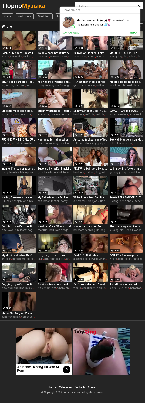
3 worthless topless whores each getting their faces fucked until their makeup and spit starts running (127, 284)
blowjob (69, 143)
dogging (32, 230)
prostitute (43, 56)
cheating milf (90, 287)
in (126, 143)
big (101, 287)
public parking (16, 287)
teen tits (14, 172)
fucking (27, 56)
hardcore (78, 114)
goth (40, 172)
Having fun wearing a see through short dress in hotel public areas (19, 197)
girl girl (9, 114)
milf (40, 201)
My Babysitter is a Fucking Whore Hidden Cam (55, 197)
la (111, 114)
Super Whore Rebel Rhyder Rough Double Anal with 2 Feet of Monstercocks (55, 110)
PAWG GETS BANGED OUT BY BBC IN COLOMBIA (127, 197)
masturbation (51, 201)
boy (120, 56)
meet (47, 287)
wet (23, 85)
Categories (65, 387)
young (113, 56)
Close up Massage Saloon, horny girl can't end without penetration (19, 110)
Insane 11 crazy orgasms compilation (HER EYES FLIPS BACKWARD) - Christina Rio (19, 168)
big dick (15, 85)
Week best (44, 16)
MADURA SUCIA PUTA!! (123, 52)
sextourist (16, 56)
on (46, 143)
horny (64, 201)
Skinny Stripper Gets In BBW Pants (90, 110)
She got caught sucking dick (127, 226)
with (76, 143)
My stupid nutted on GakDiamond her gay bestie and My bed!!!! (19, 255)
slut (100, 201)
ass (29, 85)
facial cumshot (53, 172)
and (127, 287)
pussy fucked (127, 172)
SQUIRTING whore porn (124, 255)
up (3, 114)
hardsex (137, 258)
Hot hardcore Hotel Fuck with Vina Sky (90, 226)
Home (7, 16)
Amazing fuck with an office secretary (90, 139)
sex (130, 143)
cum (4, 316)
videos (132, 56)
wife (4, 230)
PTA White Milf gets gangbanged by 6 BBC (90, 81)
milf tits (89, 114)
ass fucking (62, 85)
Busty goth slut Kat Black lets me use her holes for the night (55, 168)
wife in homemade (34, 201)
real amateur (120, 114)
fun (4, 201)
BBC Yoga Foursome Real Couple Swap (19, 81)
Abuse (92, 387)
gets (76, 85)
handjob (17, 201)
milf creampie (23, 114)
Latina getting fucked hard (126, 168)
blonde (120, 143)
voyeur (12, 230)
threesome (57, 114)
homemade (137, 287)
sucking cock (56, 143)
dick (34, 85)
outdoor (137, 201)
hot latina (17, 143)
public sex (31, 287)
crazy (5, 172)
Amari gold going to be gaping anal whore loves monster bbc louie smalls (127, 81)
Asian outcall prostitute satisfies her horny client (55, 52)
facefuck (43, 230)
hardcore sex (87, 85)
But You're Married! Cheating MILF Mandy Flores (90, 284)
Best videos (25, 16)
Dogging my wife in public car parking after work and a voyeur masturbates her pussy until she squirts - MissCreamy (19, 226)
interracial (43, 114)
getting (114, 172)
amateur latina (32, 143)
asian (83, 56)
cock (8, 258)
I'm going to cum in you (52, 255)
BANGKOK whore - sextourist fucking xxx (19, 52)
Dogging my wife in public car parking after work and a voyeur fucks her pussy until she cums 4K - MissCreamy (19, 284)
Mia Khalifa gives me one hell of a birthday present (55, 81)
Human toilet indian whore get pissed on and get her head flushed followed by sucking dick (55, 139)
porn (121, 258)
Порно (13, 5)
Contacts (80, 387)
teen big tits (92, 230)
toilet (41, 143)
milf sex (101, 85)
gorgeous (26, 316)
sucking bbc (80, 258)
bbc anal (127, 85)
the (125, 56)
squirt (128, 258)
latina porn (26, 172)
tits (105, 287)
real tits (100, 114)
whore (5, 56)
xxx (35, 56)
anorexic (101, 56)
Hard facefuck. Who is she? (54, 226)
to (111, 85)
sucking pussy (58, 56)
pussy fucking (46, 85)
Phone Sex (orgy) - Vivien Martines (19, 313)
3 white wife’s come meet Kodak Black (55, 284)
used (68, 114)
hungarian (14, 316)
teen (76, 56)
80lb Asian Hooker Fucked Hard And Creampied (90, 52)
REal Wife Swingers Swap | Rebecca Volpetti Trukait (90, 168)
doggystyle (98, 143)
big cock (31, 258)
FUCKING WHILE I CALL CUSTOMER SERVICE (19, 139)
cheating (71, 287)
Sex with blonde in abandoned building (127, 139)
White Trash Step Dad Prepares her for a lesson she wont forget (90, 197)
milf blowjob (62, 230)
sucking (89, 172)
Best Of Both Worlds (85, 255)
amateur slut (57, 258)
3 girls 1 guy (116, 287)
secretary (85, 143)
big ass (6, 85)
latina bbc (125, 201)
